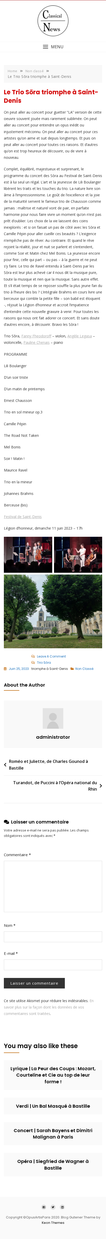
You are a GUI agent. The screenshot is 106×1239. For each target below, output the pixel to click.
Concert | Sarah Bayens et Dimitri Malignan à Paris (53, 1133)
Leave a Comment (52, 657)
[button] (53, 46)
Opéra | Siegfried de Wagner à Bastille (53, 1164)
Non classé (84, 669)
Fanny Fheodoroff (36, 336)
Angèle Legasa (79, 336)
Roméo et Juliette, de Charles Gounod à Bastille (48, 765)
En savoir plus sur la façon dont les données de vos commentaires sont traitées (49, 1007)
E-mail (11, 953)
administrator (53, 737)
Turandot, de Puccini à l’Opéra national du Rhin (55, 786)
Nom (9, 925)
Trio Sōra (44, 662)
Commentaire (17, 854)
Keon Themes (53, 1222)
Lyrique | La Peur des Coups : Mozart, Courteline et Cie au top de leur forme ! (53, 1075)
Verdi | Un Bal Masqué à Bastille (53, 1106)
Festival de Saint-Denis (23, 516)
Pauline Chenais (36, 342)
